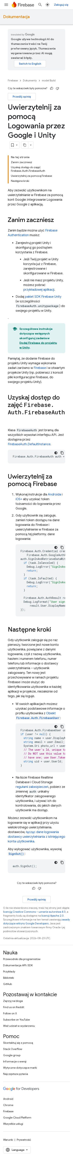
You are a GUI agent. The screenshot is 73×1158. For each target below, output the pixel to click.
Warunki (8, 1139)
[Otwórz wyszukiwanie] (40, 4)
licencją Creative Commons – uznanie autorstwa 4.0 (34, 911)
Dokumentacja (16, 16)
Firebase (13, 80)
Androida (54, 494)
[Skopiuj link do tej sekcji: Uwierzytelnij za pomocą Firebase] (61, 484)
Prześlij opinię (22, 96)
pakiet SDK (43, 297)
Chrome (8, 1105)
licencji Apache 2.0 (52, 915)
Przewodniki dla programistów (21, 959)
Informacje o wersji (14, 1061)
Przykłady (9, 971)
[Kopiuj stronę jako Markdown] (24, 145)
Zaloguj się (61, 4)
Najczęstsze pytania (15, 1074)
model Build (48, 80)
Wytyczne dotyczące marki (20, 1067)
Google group (11, 1055)
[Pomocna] (52, 88)
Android (8, 1099)
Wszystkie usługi (13, 1123)
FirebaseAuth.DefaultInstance (29, 444)
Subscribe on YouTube (16, 1019)
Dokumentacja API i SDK (18, 965)
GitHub (7, 984)
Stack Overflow (12, 1049)
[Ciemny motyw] (56, 453)
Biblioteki (8, 977)
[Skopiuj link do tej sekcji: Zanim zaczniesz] (58, 220)
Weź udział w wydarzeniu (19, 1026)
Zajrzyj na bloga (13, 1001)
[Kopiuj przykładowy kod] (62, 453)
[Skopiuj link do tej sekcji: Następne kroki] (55, 630)
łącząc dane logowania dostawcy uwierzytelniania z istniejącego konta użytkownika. (36, 836)
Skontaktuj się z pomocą (18, 1042)
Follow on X (10, 1013)
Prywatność (24, 1139)
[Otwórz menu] (6, 4)
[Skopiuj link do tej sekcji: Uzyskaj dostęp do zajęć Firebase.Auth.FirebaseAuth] (12, 420)
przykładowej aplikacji (38, 290)
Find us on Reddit (13, 1007)
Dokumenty (30, 80)
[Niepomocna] (57, 88)
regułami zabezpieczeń (32, 787)
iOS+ (19, 499)
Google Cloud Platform (17, 1117)
